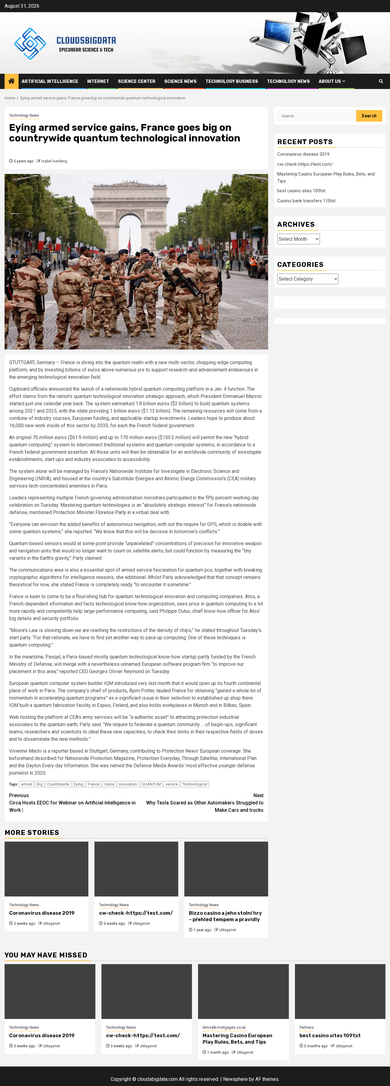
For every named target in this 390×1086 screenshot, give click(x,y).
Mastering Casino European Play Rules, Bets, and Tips (237, 1039)
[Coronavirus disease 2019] (46, 869)
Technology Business (231, 81)
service (171, 784)
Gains (109, 784)
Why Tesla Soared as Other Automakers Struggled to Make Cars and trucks (205, 803)
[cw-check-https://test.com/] (136, 869)
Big (40, 784)
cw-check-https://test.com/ (136, 913)
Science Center (136, 81)
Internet (98, 81)
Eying (78, 784)
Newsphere (235, 1079)
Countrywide (58, 784)
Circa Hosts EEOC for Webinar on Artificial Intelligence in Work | (72, 803)
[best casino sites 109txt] (340, 991)
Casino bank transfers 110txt (306, 201)
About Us (330, 81)
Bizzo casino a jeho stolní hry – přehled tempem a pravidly (225, 916)
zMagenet (51, 923)
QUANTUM (151, 784)
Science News (180, 81)
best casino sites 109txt (301, 190)
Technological (195, 784)
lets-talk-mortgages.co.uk (224, 1027)
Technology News (288, 81)
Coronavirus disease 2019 (42, 913)
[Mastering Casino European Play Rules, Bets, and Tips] (243, 991)
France (94, 784)
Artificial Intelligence (50, 81)
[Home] (11, 81)
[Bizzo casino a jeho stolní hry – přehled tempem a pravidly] (226, 869)
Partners (307, 1027)
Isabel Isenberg (54, 161)
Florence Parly (110, 512)
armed (26, 784)
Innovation (128, 784)
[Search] (381, 81)
